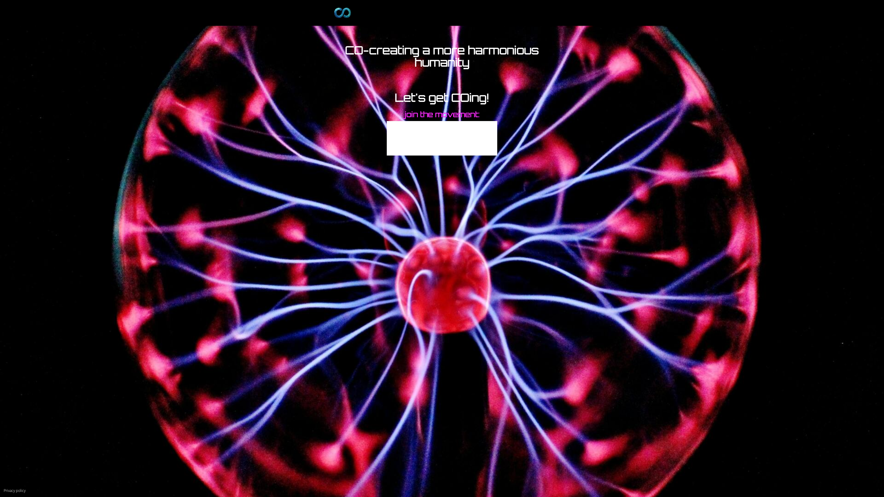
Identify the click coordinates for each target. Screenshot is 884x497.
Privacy (9, 490)
